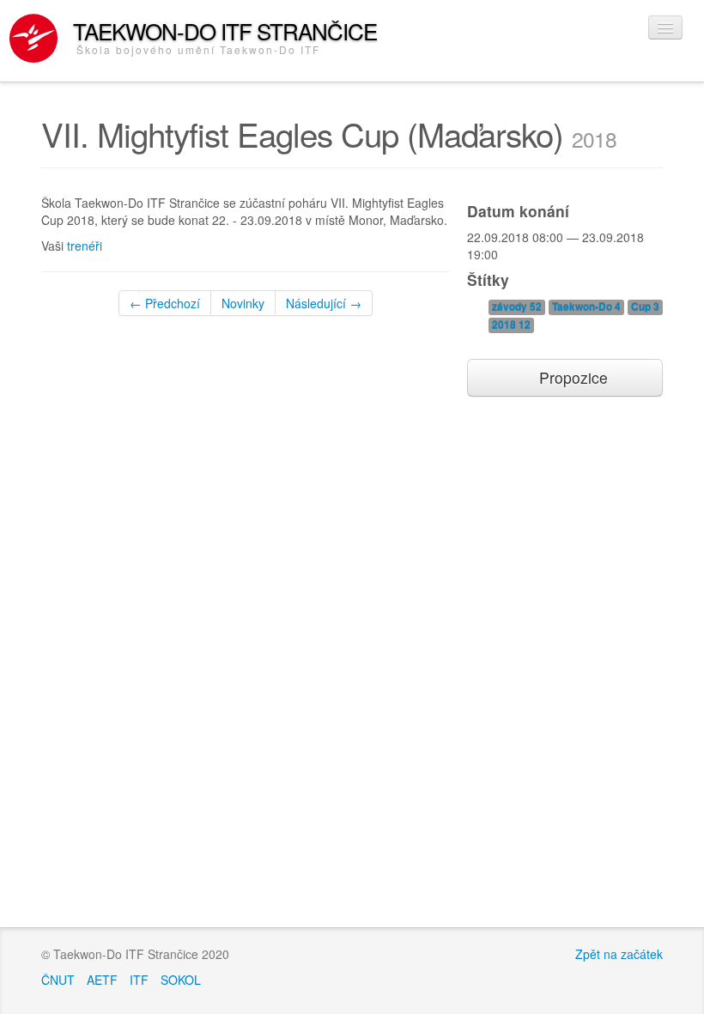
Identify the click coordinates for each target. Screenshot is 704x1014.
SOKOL (181, 979)
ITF (139, 979)
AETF (102, 979)
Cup (645, 307)
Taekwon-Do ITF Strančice (225, 36)
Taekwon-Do (586, 307)
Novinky (243, 303)
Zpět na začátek (619, 953)
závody (517, 307)
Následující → (323, 303)
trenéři (84, 245)
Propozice (571, 377)
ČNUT (58, 979)
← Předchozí (165, 303)
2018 (511, 325)
